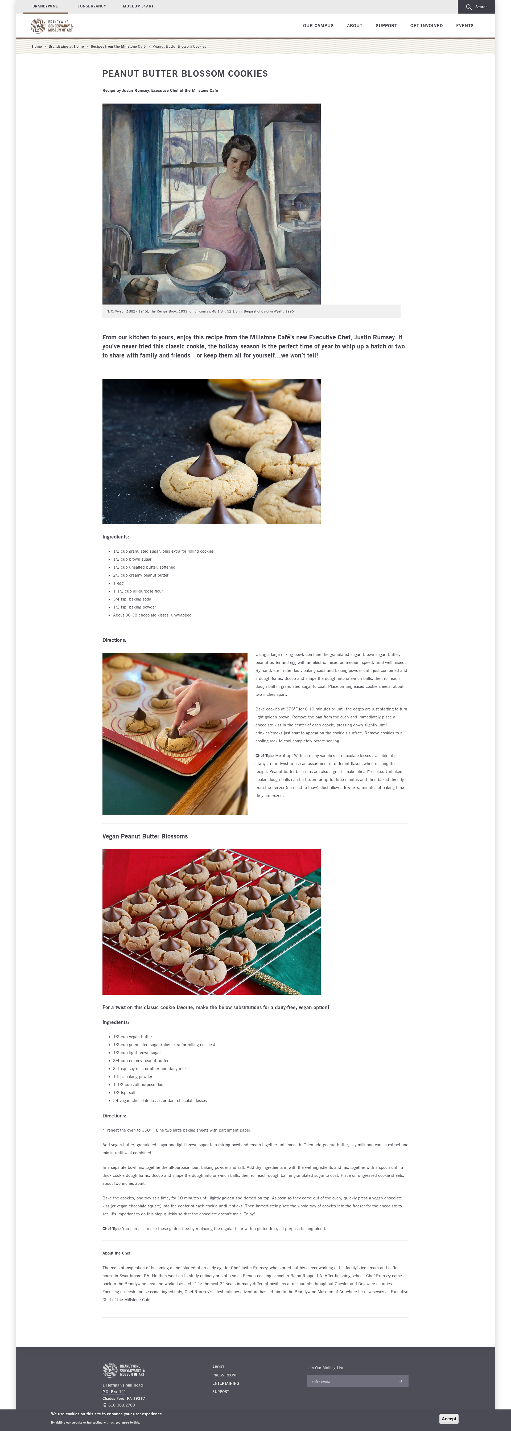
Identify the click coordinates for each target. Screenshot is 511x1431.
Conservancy (92, 6)
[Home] (53, 26)
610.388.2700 (121, 1405)
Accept (449, 1419)
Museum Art (138, 6)
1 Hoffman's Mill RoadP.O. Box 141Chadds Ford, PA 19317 (123, 1392)
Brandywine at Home (66, 46)
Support (386, 25)
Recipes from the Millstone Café (118, 46)
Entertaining (225, 1383)
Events (465, 25)
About (354, 25)
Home (37, 46)
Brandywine (45, 6)
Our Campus (318, 25)
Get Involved (426, 25)
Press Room (224, 1375)
